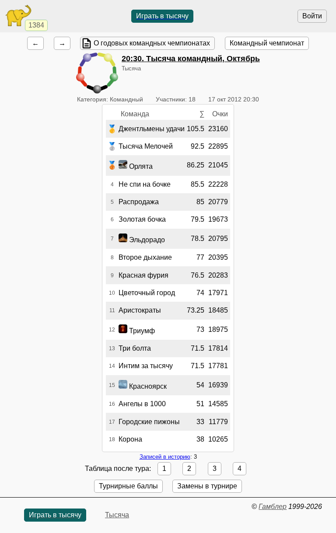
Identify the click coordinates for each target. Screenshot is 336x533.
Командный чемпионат (267, 43)
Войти (312, 16)
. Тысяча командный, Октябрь (191, 58)
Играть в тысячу (162, 16)
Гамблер (273, 506)
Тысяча (117, 515)
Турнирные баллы (128, 486)
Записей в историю (165, 456)
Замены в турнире (207, 486)
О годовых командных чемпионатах (152, 43)
